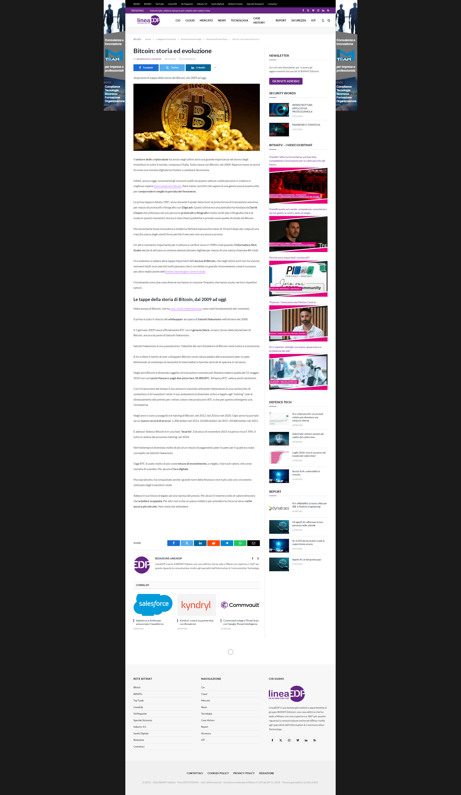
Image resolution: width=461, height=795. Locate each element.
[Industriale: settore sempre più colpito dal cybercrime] (279, 439)
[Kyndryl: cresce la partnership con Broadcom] (196, 605)
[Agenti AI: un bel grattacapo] (279, 564)
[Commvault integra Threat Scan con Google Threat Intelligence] (240, 605)
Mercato (206, 20)
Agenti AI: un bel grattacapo (306, 559)
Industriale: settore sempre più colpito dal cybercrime (180, 10)
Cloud (190, 20)
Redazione (138, 739)
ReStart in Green (235, 4)
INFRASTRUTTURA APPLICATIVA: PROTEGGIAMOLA (302, 108)
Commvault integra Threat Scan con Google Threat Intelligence (241, 622)
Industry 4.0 (139, 726)
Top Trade (160, 4)
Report (281, 20)
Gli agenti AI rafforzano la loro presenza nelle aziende (307, 524)
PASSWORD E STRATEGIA (306, 124)
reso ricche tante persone (186, 308)
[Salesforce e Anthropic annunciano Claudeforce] (153, 605)
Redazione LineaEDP (149, 59)
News (222, 20)
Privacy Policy (244, 773)
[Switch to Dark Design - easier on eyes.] (323, 20)
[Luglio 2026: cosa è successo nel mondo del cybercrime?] (279, 457)
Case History (259, 20)
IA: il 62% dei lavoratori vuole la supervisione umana (308, 542)
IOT (313, 20)
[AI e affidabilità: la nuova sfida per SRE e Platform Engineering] (279, 508)
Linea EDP (172, 4)
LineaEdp (138, 707)
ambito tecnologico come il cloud (185, 271)
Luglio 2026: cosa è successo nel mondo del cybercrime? (309, 454)
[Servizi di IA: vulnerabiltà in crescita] (279, 476)
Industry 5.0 (202, 4)
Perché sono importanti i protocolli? (289, 257)
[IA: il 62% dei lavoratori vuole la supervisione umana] (279, 546)
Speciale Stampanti (255, 4)
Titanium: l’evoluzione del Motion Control (292, 302)
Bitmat (136, 687)
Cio (178, 20)
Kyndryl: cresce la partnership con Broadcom (196, 622)
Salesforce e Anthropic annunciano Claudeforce (150, 622)
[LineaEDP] (149, 20)
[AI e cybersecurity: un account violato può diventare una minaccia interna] (279, 419)
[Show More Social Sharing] (215, 67)
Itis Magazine (187, 4)
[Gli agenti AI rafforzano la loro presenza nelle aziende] (279, 527)
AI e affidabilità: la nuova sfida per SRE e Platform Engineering (309, 505)
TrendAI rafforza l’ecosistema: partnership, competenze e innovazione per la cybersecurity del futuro (297, 160)
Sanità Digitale (217, 4)
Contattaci (272, 4)
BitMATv (147, 4)
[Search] (328, 20)
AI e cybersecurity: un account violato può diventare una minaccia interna (307, 417)
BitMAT (136, 4)
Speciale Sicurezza (142, 720)
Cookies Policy (218, 773)
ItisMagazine (140, 713)
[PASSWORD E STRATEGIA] (279, 129)
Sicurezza (298, 20)
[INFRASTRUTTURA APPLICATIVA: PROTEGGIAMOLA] (279, 110)
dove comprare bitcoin (167, 186)
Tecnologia (239, 20)
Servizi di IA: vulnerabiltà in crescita (306, 473)
